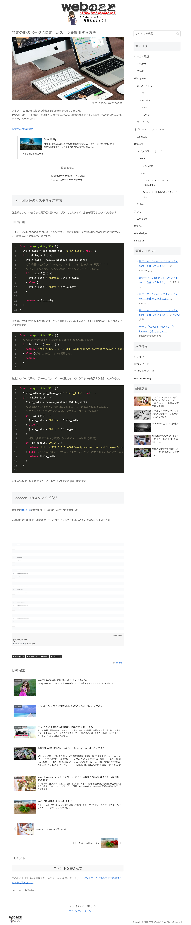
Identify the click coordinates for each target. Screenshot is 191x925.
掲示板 (25, 510)
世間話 (138, 226)
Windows (142, 136)
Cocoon (144, 107)
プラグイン (143, 122)
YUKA (176, 314)
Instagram (139, 240)
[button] (177, 33)
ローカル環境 (141, 56)
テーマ (45, 656)
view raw (117, 635)
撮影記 (140, 204)
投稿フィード (141, 364)
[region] (68, 579)
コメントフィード (144, 371)
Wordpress (19, 656)
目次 (63, 167)
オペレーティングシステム (149, 129)
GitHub (30, 644)
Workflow (142, 218)
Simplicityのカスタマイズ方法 (69, 176)
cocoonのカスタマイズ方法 (67, 180)
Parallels (142, 63)
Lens (142, 173)
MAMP (140, 71)
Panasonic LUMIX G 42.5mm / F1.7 (159, 194)
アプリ (138, 211)
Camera (138, 144)
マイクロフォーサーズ (149, 151)
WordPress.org (142, 378)
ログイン (139, 356)
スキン (146, 114)
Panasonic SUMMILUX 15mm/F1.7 (155, 182)
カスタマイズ (33, 656)
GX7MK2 (147, 166)
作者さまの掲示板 (21, 129)
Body (142, 158)
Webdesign (140, 233)
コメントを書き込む (68, 868)
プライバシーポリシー (81, 911)
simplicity (56, 656)
